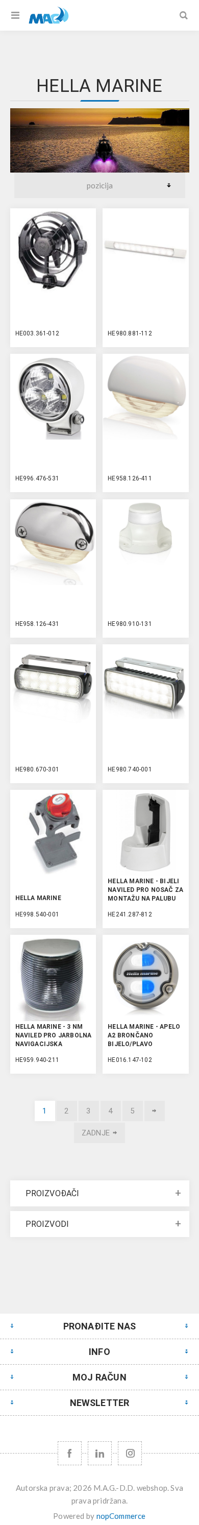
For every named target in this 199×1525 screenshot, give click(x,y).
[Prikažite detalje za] (53, 251)
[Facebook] (70, 1453)
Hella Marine (38, 898)
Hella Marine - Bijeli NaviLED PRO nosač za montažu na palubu (145, 890)
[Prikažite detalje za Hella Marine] (53, 833)
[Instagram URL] (130, 1453)
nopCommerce (121, 1515)
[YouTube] (100, 1453)
